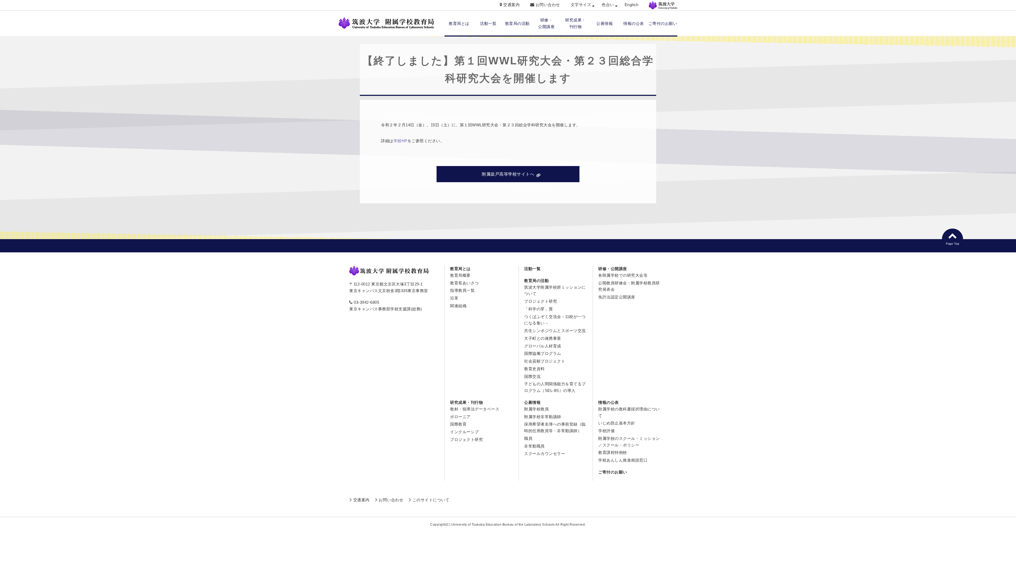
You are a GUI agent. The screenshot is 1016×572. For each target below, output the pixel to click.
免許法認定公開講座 (616, 297)
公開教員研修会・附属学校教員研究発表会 (629, 286)
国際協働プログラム (542, 353)
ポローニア (460, 416)
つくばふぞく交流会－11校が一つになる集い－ (555, 319)
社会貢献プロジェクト (544, 361)
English (631, 4)
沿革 (454, 298)
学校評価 (606, 430)
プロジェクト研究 (540, 301)
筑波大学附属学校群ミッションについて (555, 290)
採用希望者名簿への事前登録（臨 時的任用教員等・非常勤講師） (555, 427)
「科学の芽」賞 (538, 309)
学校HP (400, 140)
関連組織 (458, 305)
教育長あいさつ (464, 283)
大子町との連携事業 (542, 338)
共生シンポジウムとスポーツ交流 (555, 330)
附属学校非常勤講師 (542, 416)
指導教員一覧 (462, 290)
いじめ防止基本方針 (616, 423)
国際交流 (532, 376)
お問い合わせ (548, 4)
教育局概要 (460, 275)
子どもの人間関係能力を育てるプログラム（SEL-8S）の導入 (555, 387)
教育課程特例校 (612, 452)
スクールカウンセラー (544, 453)
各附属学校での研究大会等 (622, 275)
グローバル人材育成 (542, 346)
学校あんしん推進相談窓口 (622, 460)
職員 (528, 438)
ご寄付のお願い (662, 23)
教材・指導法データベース (474, 409)
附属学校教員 (536, 409)
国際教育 (458, 424)
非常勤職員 (534, 446)
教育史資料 (534, 369)
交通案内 (511, 4)
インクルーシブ (464, 432)
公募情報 (604, 23)
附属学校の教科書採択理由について (629, 412)
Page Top (952, 243)
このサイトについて (431, 500)
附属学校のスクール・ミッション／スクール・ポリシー (629, 441)
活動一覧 (488, 23)
